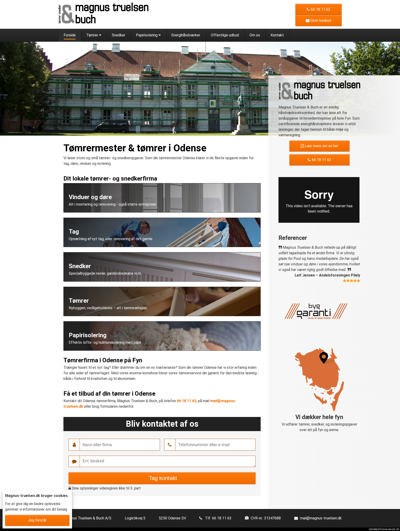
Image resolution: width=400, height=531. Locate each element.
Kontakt (277, 35)
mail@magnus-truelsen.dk (321, 518)
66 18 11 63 (320, 9)
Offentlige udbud (225, 35)
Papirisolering (147, 35)
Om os (255, 35)
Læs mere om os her (321, 146)
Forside (70, 35)
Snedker (118, 35)
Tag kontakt (162, 478)
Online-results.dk (389, 529)
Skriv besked (320, 20)
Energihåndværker (185, 35)
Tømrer (92, 35)
